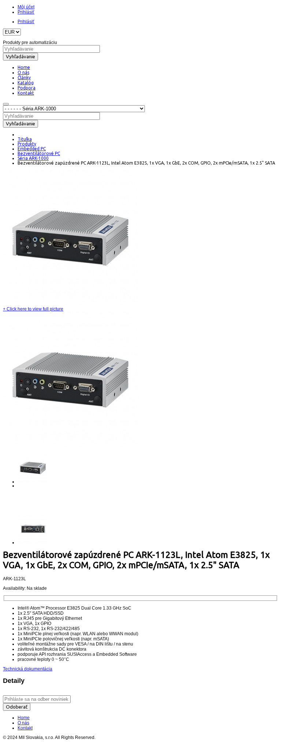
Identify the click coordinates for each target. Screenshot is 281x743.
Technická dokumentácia (27, 669)
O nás (23, 722)
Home (24, 717)
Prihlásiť (26, 12)
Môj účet (26, 7)
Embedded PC (32, 148)
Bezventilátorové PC (39, 153)
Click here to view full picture (33, 309)
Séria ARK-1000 (33, 158)
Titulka (25, 139)
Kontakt (25, 728)
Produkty (27, 143)
